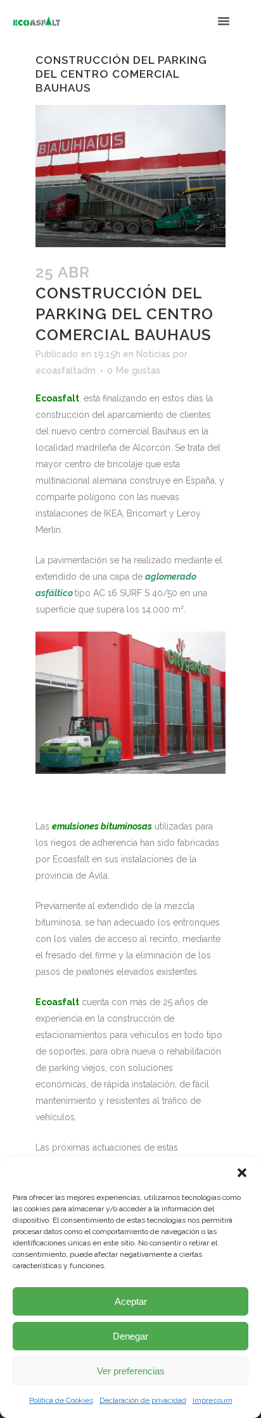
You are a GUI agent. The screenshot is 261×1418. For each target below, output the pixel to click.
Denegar (130, 1336)
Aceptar (131, 1301)
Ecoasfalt (57, 1002)
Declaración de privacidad (142, 1400)
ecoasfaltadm (65, 370)
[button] (242, 1172)
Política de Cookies (61, 1400)
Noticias (153, 354)
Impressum (212, 1400)
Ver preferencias (131, 1371)
